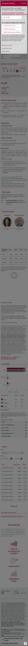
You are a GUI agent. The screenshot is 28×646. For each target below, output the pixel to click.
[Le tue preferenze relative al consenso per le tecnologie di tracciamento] (25, 643)
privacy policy (6, 51)
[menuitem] (12, 17)
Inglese (24, 3)
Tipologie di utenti (7, 45)
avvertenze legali (7, 48)
